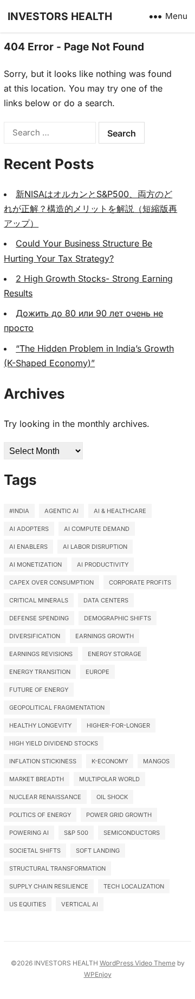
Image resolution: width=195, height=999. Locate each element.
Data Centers (105, 600)
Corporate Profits (140, 582)
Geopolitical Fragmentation (57, 707)
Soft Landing (98, 850)
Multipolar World (109, 779)
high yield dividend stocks (53, 743)
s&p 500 (76, 832)
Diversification (34, 636)
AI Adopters (29, 529)
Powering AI (29, 832)
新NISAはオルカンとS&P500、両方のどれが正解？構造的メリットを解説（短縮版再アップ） (90, 209)
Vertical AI (79, 904)
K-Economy (110, 761)
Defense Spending (39, 618)
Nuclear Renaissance (45, 797)
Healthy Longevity (40, 725)
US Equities (27, 904)
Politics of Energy (40, 815)
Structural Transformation (57, 868)
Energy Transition (39, 672)
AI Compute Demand (96, 529)
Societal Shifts (35, 850)
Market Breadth (36, 779)
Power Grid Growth (119, 815)
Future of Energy (38, 689)
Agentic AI (61, 511)
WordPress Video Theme (138, 963)
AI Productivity (102, 564)
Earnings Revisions (41, 654)
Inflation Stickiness (42, 761)
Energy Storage (114, 654)
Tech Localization (133, 886)
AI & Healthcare (120, 511)
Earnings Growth (104, 636)
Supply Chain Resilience (48, 886)
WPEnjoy (98, 974)
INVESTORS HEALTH (60, 16)
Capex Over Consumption (51, 582)
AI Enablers (28, 546)
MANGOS (156, 761)
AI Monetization (35, 564)
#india (19, 511)
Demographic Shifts (117, 618)
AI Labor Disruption (95, 546)
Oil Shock (112, 797)
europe (97, 672)
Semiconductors (131, 832)
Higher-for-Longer (118, 725)
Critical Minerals (38, 600)
